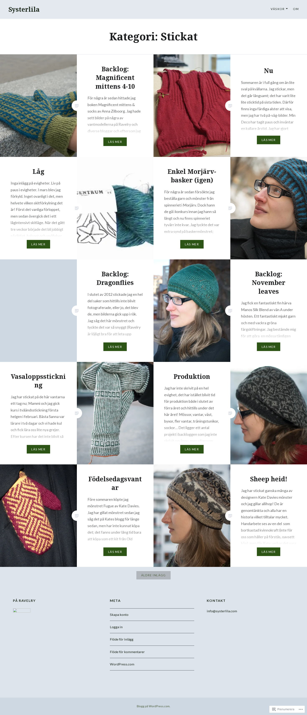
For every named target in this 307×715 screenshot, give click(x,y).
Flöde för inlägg (121, 639)
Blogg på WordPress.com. (153, 706)
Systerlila (24, 9)
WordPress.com (122, 664)
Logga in (116, 627)
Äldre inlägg (153, 575)
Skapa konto (119, 614)
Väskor (277, 9)
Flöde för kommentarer (127, 652)
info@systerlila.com (222, 611)
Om (296, 9)
